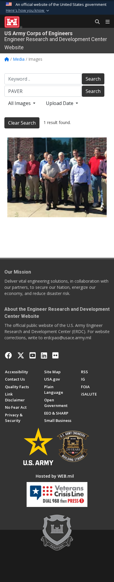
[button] (28, 10)
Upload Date (60, 103)
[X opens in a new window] (20, 355)
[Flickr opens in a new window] (55, 355)
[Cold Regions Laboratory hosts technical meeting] (57, 177)
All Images (20, 103)
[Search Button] (95, 22)
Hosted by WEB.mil (55, 476)
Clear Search (22, 123)
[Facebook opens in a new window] (8, 355)
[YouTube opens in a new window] (33, 355)
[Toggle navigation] (105, 22)
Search (93, 79)
